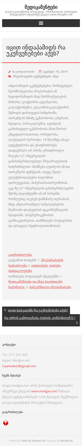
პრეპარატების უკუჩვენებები (32, 76)
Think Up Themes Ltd (33, 440)
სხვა (56, 76)
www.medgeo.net (44, 391)
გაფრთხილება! (20, 254)
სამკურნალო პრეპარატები (50, 287)
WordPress (67, 440)
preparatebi (25, 72)
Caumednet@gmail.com (19, 366)
